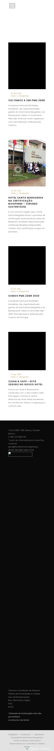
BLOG (10, 707)
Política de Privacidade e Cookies (24, 693)
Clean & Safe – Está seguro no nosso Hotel (25, 383)
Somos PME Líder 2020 (23, 295)
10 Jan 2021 (15, 289)
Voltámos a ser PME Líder (26, 100)
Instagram (13, 734)
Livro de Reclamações (18, 697)
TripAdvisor (39, 734)
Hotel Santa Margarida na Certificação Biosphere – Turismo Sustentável (25, 202)
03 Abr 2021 (16, 190)
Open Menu (12, 5)
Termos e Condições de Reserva (24, 690)
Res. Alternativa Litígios (19, 700)
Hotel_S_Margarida (20, 96)
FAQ (10, 703)
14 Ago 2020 (16, 374)
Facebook (25, 734)
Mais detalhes (15, 131)
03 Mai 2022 (16, 93)
